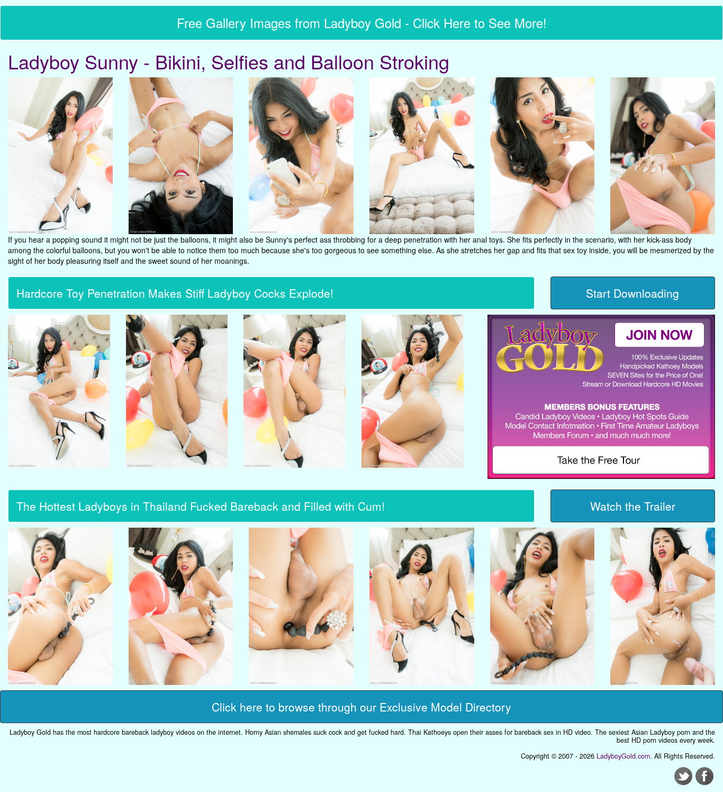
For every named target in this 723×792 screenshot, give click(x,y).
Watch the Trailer (632, 506)
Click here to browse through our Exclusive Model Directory (361, 707)
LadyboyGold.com (623, 756)
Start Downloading (632, 293)
